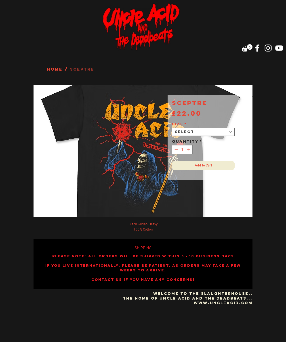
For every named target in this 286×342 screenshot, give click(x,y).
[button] (247, 48)
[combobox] (203, 132)
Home (55, 69)
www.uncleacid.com (223, 302)
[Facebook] (257, 48)
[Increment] (189, 149)
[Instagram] (268, 48)
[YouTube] (279, 48)
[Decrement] (176, 149)
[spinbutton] (182, 149)
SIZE (179, 124)
